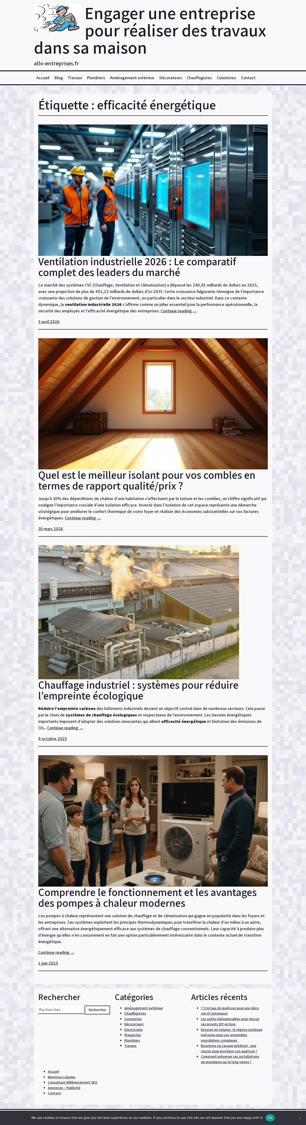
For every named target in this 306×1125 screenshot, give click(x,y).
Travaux (75, 77)
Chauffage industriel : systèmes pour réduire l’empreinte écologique (138, 690)
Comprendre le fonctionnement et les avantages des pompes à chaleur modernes (147, 897)
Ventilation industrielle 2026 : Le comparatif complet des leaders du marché (137, 266)
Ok (270, 1117)
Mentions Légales (62, 1077)
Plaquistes (132, 1035)
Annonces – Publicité (64, 1088)
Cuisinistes (226, 77)
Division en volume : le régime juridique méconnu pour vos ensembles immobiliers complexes (231, 1035)
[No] (300, 1117)
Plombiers (96, 77)
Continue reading (179, 311)
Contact (248, 77)
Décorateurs (170, 77)
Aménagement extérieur (132, 77)
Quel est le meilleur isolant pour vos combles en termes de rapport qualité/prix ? (146, 480)
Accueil (42, 77)
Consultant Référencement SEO (72, 1082)
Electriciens (133, 1029)
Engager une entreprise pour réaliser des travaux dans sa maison (150, 30)
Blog (58, 77)
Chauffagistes (199, 77)
